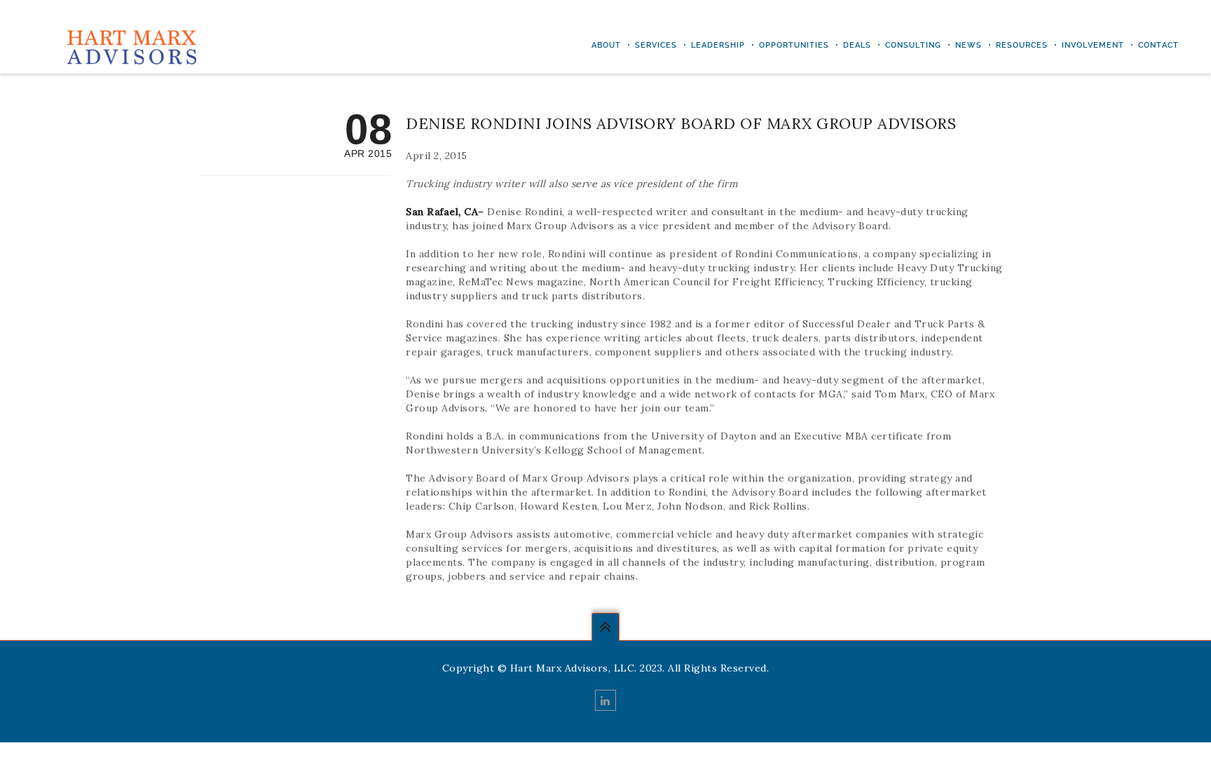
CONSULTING (913, 45)
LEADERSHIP (718, 45)
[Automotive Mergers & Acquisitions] (131, 45)
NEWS (968, 45)
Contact (1158, 45)
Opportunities (794, 45)
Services (656, 45)
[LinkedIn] (605, 700)
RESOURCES (1022, 45)
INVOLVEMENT (1093, 45)
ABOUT (606, 45)
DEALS (857, 45)
